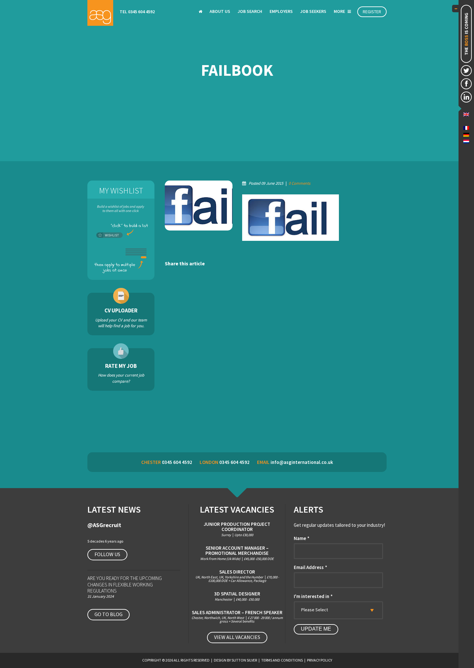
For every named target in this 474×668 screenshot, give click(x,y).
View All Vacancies (237, 637)
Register (372, 12)
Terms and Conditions (282, 660)
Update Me (316, 629)
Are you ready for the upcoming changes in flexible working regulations (124, 584)
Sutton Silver (244, 660)
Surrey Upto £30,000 (237, 529)
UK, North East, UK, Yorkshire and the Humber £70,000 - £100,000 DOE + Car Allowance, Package (237, 576)
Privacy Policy (319, 660)
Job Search (250, 11)
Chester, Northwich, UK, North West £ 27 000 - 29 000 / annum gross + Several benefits (237, 617)
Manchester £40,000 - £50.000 (237, 596)
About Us (220, 11)
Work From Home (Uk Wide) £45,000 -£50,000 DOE (237, 553)
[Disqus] (276, 360)
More (340, 11)
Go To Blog (108, 614)
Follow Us (107, 554)
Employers (281, 11)
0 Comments (299, 183)
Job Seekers (313, 11)
